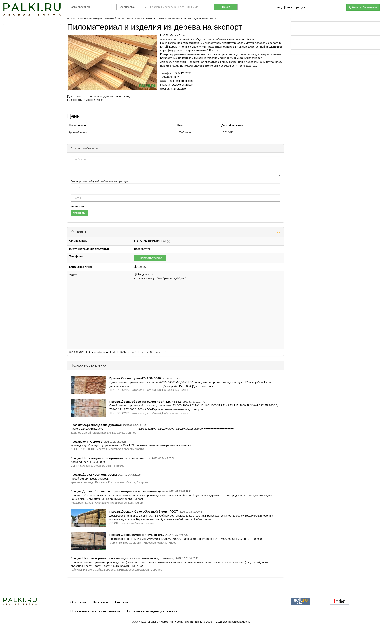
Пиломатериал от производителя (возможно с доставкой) (128, 558)
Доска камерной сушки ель (142, 534)
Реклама (121, 602)
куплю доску (92, 441)
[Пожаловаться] (278, 232)
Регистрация (295, 7)
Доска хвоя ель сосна (99, 474)
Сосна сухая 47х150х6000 (141, 378)
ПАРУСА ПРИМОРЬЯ (150, 241)
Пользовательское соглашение (95, 611)
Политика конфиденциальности (152, 611)
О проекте (78, 602)
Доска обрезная (146, 19)
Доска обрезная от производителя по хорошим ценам (125, 491)
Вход (279, 7)
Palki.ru (71, 19)
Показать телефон (151, 258)
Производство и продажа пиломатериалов (116, 458)
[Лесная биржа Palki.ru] (32, 9)
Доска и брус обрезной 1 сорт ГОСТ (149, 511)
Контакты (100, 602)
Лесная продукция (91, 19)
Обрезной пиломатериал (119, 19)
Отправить (79, 212)
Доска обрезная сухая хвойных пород (151, 401)
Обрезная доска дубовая (102, 425)
